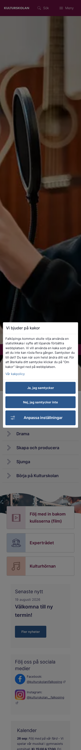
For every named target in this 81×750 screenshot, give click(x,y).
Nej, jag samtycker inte (40, 402)
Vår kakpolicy (15, 374)
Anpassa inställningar (43, 417)
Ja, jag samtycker (40, 388)
